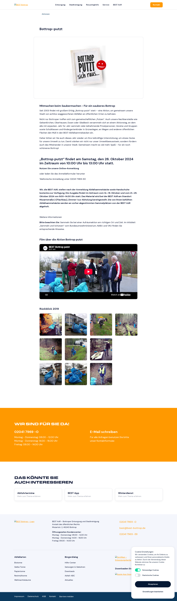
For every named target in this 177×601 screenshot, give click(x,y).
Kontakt (156, 4)
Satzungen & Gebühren (75, 567)
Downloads (70, 571)
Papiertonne (19, 571)
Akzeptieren (153, 584)
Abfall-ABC (70, 575)
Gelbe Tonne (19, 567)
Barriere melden (66, 596)
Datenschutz (33, 596)
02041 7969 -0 (26, 432)
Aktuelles (69, 580)
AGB (44, 596)
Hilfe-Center (70, 562)
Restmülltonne (20, 575)
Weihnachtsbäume (22, 580)
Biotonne (18, 562)
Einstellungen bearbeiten (153, 592)
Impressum (19, 596)
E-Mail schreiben (104, 432)
